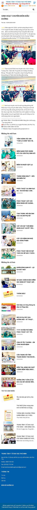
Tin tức (3, 475)
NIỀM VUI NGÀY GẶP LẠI (25, 165)
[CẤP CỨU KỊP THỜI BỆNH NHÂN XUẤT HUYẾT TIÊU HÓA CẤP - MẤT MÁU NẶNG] (8, 228)
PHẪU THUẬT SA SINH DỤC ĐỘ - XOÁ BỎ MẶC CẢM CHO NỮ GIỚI (26, 191)
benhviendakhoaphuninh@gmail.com (15, 467)
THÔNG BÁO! (21, 293)
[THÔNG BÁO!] (8, 294)
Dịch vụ (3, 478)
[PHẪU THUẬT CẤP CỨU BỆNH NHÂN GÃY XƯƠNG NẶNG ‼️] (8, 203)
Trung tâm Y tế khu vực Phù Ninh (24, 505)
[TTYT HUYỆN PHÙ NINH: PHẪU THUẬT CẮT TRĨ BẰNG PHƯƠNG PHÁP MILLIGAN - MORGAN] (8, 332)
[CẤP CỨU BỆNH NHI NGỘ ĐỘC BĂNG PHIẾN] (8, 241)
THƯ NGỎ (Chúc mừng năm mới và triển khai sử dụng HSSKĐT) (25, 408)
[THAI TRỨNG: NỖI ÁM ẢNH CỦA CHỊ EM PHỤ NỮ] (8, 216)
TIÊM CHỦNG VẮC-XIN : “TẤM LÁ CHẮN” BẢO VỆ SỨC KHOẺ (25, 141)
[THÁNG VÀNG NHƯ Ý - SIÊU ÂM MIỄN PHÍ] (8, 178)
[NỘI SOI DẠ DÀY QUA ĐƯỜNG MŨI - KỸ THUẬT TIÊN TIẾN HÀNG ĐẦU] (8, 319)
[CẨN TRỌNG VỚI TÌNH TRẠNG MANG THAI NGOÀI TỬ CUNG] (8, 357)
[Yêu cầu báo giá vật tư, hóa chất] (8, 398)
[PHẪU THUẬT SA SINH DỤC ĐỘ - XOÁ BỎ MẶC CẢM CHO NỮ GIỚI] (8, 191)
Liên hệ (3, 480)
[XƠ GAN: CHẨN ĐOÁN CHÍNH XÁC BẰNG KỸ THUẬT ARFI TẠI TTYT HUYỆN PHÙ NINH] (8, 282)
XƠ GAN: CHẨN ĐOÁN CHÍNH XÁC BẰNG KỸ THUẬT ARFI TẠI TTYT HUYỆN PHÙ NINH (26, 282)
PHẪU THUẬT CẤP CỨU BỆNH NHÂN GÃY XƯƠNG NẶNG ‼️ (25, 203)
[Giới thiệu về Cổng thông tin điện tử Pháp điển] (8, 307)
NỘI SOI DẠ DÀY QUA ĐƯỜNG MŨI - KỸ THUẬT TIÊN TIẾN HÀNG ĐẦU (25, 319)
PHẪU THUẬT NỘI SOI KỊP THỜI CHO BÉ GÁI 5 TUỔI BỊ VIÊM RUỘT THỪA (26, 253)
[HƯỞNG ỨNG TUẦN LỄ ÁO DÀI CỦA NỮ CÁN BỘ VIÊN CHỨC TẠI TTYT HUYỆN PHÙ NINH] (8, 382)
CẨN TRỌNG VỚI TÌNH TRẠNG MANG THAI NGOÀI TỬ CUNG (25, 357)
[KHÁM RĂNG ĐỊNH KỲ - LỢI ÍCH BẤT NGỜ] (8, 270)
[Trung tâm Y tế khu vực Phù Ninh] (2, 2)
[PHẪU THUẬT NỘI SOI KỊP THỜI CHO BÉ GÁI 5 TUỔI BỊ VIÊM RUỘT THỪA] (8, 253)
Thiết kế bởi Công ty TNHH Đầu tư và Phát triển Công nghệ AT (19, 507)
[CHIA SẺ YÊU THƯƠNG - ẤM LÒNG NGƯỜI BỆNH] (8, 344)
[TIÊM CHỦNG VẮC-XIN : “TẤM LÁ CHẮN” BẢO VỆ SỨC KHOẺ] (8, 141)
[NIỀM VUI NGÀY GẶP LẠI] (8, 166)
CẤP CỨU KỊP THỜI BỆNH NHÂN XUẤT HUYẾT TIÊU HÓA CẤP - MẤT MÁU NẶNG (26, 228)
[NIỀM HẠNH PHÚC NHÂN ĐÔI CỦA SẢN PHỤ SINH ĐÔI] (8, 153)
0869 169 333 (11, 5)
